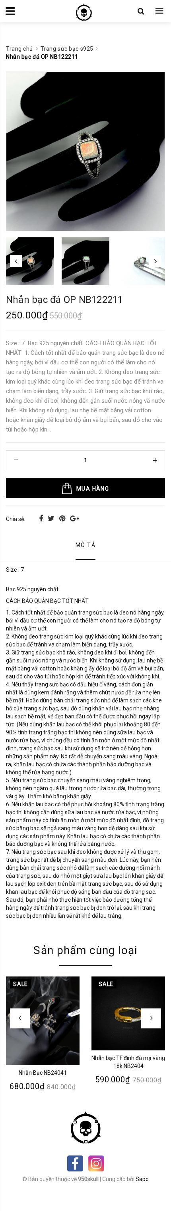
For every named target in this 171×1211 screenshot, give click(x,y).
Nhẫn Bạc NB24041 (43, 1073)
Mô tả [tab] (85, 545)
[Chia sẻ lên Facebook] (42, 518)
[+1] (74, 518)
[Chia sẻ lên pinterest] (63, 518)
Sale (20, 984)
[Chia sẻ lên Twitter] (52, 518)
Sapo (142, 1179)
